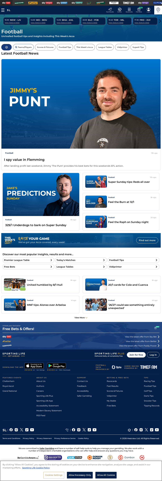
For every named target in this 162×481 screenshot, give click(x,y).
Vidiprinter (112, 396)
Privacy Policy (28, 438)
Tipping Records (151, 405)
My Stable (111, 401)
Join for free (136, 354)
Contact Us (82, 381)
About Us (40, 381)
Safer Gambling (84, 396)
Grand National (10, 391)
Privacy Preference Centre (64, 438)
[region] (81, 471)
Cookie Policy (83, 438)
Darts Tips (148, 396)
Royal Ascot (8, 386)
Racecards (112, 381)
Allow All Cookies (106, 475)
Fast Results (112, 386)
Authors (40, 386)
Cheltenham (8, 381)
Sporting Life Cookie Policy (36, 467)
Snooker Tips (150, 401)
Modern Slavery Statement (49, 410)
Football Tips (150, 386)
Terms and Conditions (11, 438)
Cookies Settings (53, 475)
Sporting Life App (44, 401)
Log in (153, 354)
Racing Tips (149, 381)
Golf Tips (148, 391)
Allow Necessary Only (80, 475)
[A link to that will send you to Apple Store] (35, 367)
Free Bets (111, 405)
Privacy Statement (44, 438)
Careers (40, 391)
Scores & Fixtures (115, 391)
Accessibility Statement (47, 405)
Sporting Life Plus (44, 396)
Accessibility (83, 391)
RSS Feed (40, 415)
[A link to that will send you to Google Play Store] (58, 367)
